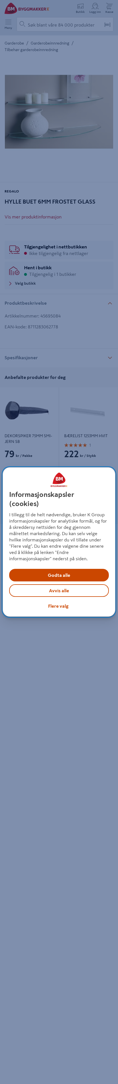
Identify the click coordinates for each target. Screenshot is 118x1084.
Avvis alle (59, 590)
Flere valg (58, 606)
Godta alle (59, 575)
